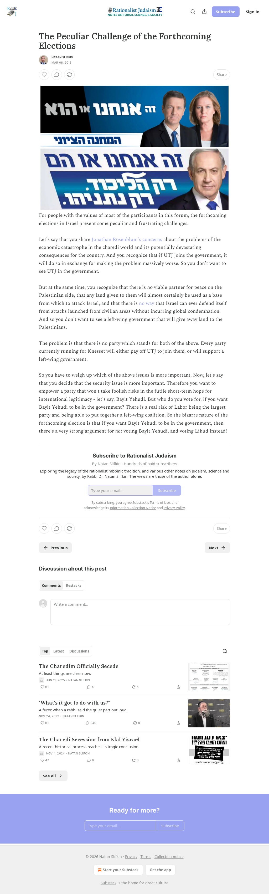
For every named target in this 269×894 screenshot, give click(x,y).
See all (49, 775)
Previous (59, 547)
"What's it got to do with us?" (74, 703)
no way (146, 303)
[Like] (44, 74)
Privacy (131, 856)
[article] (134, 677)
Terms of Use (160, 502)
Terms (146, 856)
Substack (108, 882)
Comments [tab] (51, 585)
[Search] (193, 11)
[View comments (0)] (56, 74)
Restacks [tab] (73, 585)
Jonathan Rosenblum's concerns (127, 239)
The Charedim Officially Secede (78, 666)
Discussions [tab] (79, 651)
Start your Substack (121, 869)
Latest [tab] (58, 651)
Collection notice (169, 856)
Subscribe (225, 11)
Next (214, 547)
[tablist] (61, 585)
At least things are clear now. (65, 673)
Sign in (253, 11)
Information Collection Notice (133, 507)
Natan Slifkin (62, 57)
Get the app (160, 869)
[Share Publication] (204, 11)
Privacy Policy (174, 507)
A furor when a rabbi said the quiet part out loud (83, 709)
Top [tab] (45, 651)
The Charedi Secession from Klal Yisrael (89, 739)
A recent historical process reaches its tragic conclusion (88, 746)
